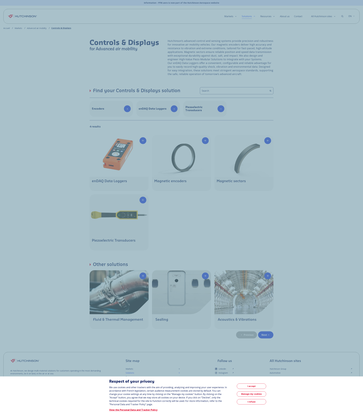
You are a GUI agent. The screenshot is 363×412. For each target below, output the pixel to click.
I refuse (252, 401)
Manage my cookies (251, 394)
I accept (251, 386)
